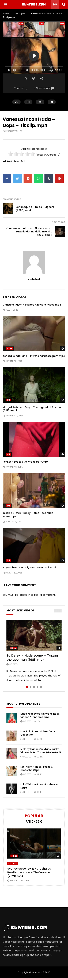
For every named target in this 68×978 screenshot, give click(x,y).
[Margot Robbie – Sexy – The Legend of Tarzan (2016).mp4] (34, 385)
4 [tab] (37, 687)
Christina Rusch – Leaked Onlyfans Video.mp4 (32, 304)
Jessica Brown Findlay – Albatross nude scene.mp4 (28, 514)
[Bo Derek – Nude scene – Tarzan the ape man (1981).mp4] (34, 635)
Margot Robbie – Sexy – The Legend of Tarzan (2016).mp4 (32, 408)
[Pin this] (59, 178)
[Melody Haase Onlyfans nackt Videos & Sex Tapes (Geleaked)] (11, 753)
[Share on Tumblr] (48, 178)
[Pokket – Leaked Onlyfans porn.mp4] (34, 439)
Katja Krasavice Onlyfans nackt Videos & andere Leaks (40, 715)
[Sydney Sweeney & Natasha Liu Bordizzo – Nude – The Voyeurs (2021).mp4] (34, 843)
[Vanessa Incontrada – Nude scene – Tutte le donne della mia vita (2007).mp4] (60, 231)
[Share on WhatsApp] (38, 178)
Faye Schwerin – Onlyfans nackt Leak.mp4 (29, 567)
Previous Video (12, 199)
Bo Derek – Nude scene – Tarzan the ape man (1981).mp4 (32, 657)
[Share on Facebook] (7, 178)
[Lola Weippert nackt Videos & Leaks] (11, 789)
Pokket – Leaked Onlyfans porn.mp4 (26, 461)
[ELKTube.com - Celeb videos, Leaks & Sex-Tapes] (34, 4)
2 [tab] (30, 687)
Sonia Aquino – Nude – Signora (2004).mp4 (35, 208)
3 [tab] (34, 687)
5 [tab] (41, 687)
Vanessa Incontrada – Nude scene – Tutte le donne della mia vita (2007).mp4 (29, 231)
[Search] (63, 4)
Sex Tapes (19, 13)
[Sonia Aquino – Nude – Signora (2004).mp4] (8, 208)
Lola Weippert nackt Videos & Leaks (39, 786)
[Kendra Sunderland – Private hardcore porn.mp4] (34, 334)
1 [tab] (27, 687)
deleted (34, 279)
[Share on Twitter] (17, 178)
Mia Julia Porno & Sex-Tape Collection (37, 733)
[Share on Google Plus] (28, 178)
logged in (24, 595)
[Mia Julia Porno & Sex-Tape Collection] (11, 736)
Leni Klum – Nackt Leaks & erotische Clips (36, 768)
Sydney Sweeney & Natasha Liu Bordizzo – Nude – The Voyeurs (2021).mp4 (29, 872)
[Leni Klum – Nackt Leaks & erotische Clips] (11, 771)
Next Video (58, 222)
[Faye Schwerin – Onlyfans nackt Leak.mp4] (34, 545)
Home (6, 13)
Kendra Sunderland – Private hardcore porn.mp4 (34, 356)
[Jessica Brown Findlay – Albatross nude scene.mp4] (34, 491)
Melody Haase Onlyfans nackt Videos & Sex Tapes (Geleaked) (40, 750)
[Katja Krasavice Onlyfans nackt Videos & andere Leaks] (11, 718)
